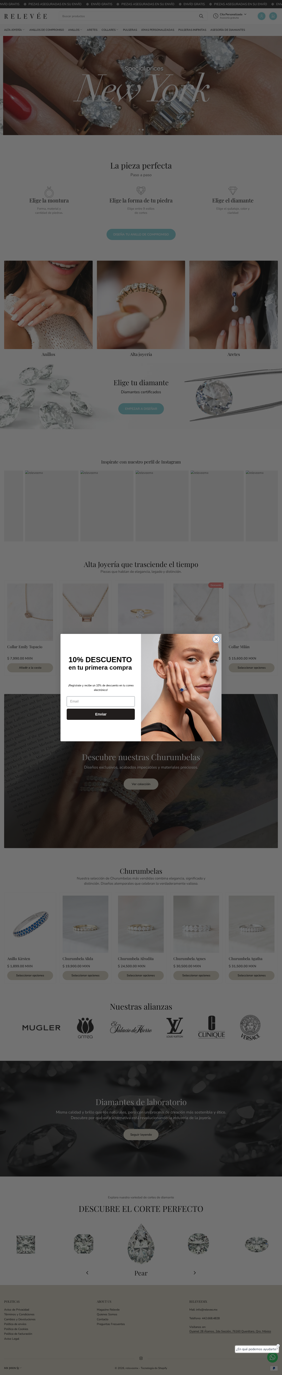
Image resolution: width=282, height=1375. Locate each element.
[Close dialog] (216, 639)
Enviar (101, 714)
